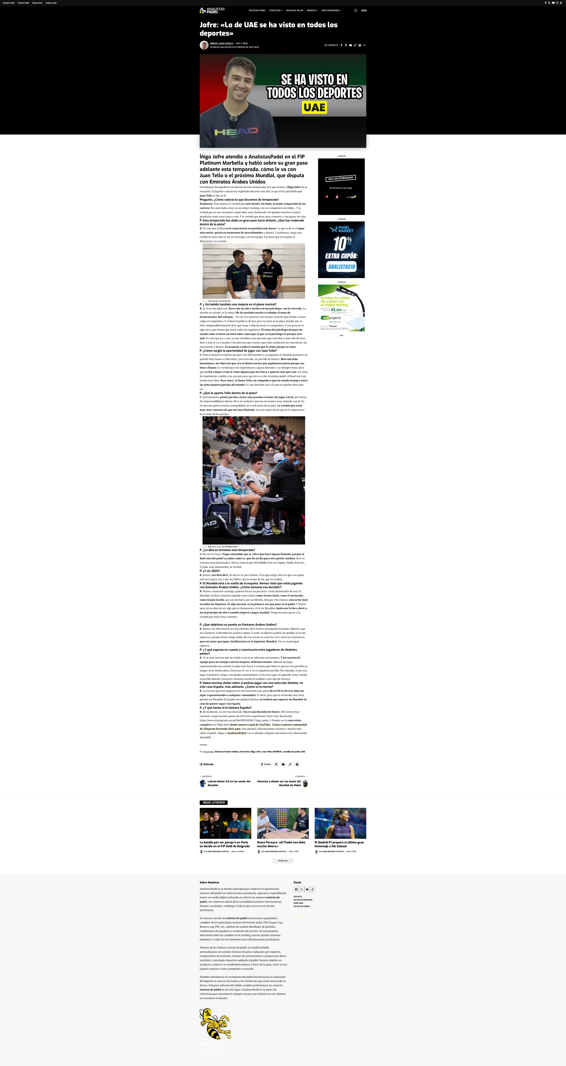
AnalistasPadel (236, 733)
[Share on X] (346, 45)
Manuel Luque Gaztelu (221, 43)
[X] (549, 3)
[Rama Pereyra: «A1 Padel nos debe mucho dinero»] (283, 823)
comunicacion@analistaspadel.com (221, 1048)
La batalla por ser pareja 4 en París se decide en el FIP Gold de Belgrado (225, 844)
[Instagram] (557, 3)
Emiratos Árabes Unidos (226, 751)
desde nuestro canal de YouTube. (250, 724)
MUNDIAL (277, 751)
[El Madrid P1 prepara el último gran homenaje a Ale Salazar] (340, 823)
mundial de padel (291, 751)
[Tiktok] (561, 3)
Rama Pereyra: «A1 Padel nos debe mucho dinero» (281, 844)
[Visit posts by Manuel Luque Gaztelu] (204, 45)
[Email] (350, 45)
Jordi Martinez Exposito (218, 851)
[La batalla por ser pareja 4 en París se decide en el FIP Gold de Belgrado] (225, 823)
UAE (303, 751)
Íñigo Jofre (256, 751)
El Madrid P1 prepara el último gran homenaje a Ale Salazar (339, 844)
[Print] (360, 45)
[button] (355, 10)
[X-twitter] (301, 889)
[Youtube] (307, 889)
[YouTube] (553, 3)
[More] (364, 45)
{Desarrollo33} (300, 914)
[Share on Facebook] (341, 45)
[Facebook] (545, 3)
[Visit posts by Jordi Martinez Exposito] (201, 851)
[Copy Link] (355, 45)
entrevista (245, 751)
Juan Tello (267, 751)
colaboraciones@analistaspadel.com (221, 1056)
